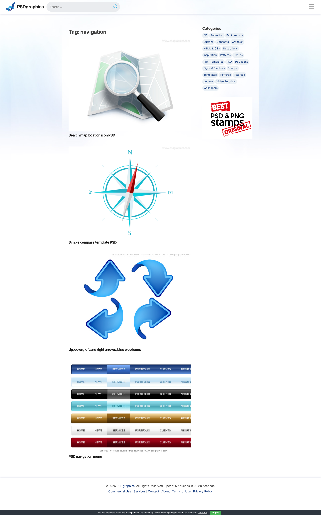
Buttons (208, 41)
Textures (225, 74)
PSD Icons (241, 61)
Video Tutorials (226, 81)
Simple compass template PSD (93, 242)
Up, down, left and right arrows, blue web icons (105, 349)
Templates (210, 74)
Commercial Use (119, 491)
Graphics (237, 41)
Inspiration (210, 55)
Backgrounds (234, 35)
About (165, 491)
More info (202, 512)
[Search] (115, 7)
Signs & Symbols (214, 68)
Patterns (225, 55)
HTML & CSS (212, 48)
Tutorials (239, 74)
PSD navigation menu (85, 456)
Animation (216, 35)
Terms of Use (181, 491)
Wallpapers (211, 88)
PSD (229, 61)
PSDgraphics (30, 7)
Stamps (232, 68)
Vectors (208, 81)
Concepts (223, 41)
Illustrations (230, 48)
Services (139, 491)
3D (205, 35)
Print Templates (213, 61)
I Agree (215, 512)
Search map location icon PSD (92, 135)
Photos (238, 55)
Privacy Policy (203, 491)
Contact (153, 491)
